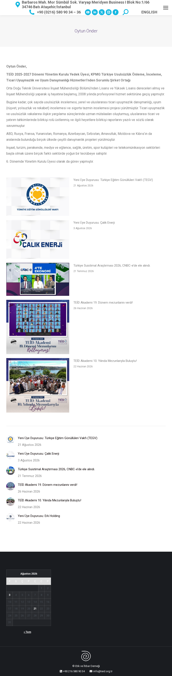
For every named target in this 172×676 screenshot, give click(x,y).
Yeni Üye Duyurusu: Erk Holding (39, 516)
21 (35, 608)
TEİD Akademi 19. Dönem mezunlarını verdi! (103, 302)
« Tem (27, 632)
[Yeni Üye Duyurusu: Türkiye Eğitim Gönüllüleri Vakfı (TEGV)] (37, 197)
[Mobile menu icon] (166, 8)
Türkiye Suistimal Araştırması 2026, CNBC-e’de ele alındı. (111, 265)
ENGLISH (149, 12)
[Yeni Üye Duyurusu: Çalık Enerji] (37, 240)
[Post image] (10, 439)
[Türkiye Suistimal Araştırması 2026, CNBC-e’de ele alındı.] (37, 280)
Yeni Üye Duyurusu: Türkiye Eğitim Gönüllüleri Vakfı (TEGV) (113, 180)
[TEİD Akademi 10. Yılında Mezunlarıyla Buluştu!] (37, 386)
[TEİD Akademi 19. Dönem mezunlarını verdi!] (37, 328)
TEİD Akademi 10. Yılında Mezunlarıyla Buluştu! (105, 361)
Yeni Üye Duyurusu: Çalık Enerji (94, 222)
